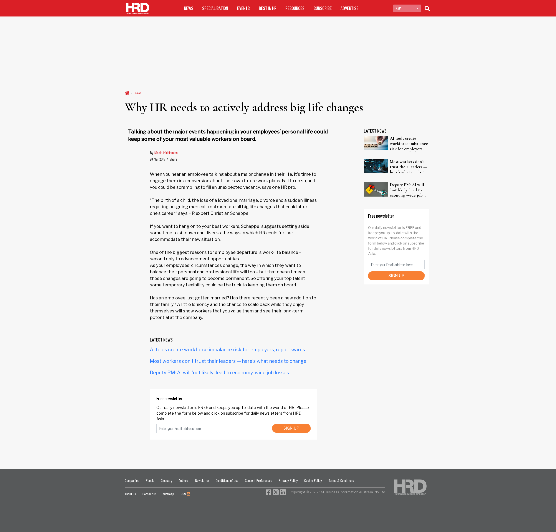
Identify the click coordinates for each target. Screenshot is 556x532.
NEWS (188, 8)
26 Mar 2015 (157, 159)
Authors (184, 480)
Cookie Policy (313, 480)
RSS (183, 493)
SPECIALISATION (215, 8)
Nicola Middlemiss (166, 152)
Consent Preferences (258, 480)
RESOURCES (294, 8)
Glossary (166, 480)
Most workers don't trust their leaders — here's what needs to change (228, 361)
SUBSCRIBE (323, 8)
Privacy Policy (288, 480)
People (150, 480)
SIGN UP (291, 428)
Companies (132, 480)
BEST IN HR (267, 8)
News (138, 92)
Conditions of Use (227, 480)
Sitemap (168, 493)
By (164, 152)
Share (173, 159)
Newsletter (202, 480)
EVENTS (243, 8)
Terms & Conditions (341, 480)
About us (130, 493)
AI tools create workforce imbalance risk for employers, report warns (227, 349)
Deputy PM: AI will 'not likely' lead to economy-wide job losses (219, 372)
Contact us (149, 493)
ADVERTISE (349, 8)
